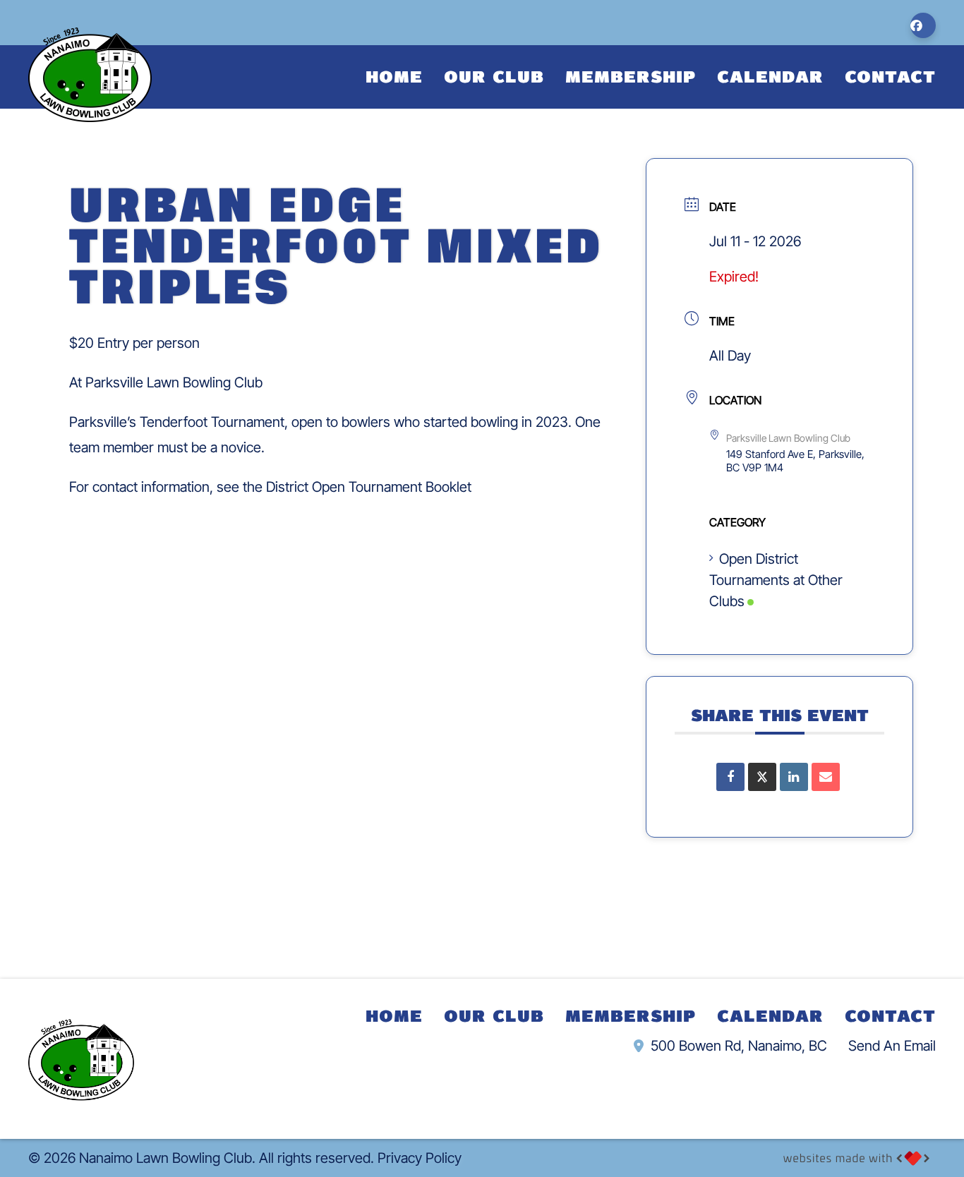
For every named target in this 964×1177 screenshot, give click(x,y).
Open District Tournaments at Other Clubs (776, 580)
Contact (890, 75)
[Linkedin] (794, 777)
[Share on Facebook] (730, 777)
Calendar (770, 75)
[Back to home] (90, 75)
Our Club (494, 1015)
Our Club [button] (494, 75)
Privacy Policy (420, 1157)
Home (394, 75)
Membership (630, 75)
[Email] (826, 777)
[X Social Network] (762, 777)
